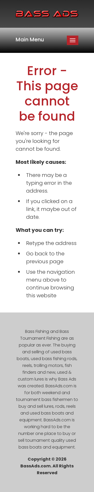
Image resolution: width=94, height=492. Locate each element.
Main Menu (30, 39)
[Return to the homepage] (47, 13)
